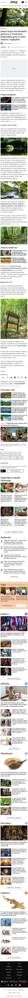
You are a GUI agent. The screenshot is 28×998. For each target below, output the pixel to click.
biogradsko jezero (15, 453)
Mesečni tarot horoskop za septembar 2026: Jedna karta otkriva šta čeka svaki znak (14, 556)
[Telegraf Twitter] (12, 985)
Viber (10, 386)
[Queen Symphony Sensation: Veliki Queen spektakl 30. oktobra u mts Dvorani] (14, 623)
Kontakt (18, 992)
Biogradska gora (5, 453)
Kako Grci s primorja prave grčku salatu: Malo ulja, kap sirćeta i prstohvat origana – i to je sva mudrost (13, 564)
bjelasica (20, 458)
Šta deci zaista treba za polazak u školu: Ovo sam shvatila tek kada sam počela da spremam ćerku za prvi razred (14, 549)
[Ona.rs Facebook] (8, 985)
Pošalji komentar (15, 471)
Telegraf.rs (4, 2)
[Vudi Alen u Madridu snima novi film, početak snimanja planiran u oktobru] (6, 672)
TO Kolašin (12, 121)
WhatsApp (4, 386)
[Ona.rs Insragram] (16, 985)
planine (17, 51)
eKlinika (5, 683)
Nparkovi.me (15, 224)
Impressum (14, 989)
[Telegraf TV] (19, 985)
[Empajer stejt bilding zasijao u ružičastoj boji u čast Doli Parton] (6, 653)
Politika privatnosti (12, 992)
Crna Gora (13, 458)
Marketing (9, 989)
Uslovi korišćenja (22, 445)
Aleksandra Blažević (7, 43)
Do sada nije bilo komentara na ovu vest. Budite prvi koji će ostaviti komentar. (13, 467)
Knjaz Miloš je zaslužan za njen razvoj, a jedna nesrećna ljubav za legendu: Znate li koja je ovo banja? (13, 571)
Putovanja (3, 28)
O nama (5, 989)
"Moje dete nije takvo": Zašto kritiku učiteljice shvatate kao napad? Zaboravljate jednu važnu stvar (13, 542)
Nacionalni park (5, 458)
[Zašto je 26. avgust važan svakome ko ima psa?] (6, 941)
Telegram (16, 386)
